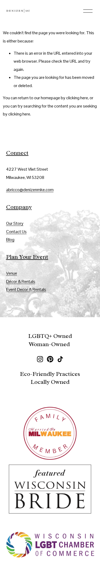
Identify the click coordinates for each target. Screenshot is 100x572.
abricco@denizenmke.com (30, 189)
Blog (10, 239)
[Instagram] (40, 359)
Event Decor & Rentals (26, 289)
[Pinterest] (50, 359)
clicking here (77, 98)
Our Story (14, 223)
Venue (11, 273)
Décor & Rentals (20, 281)
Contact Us (16, 231)
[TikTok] (60, 359)
